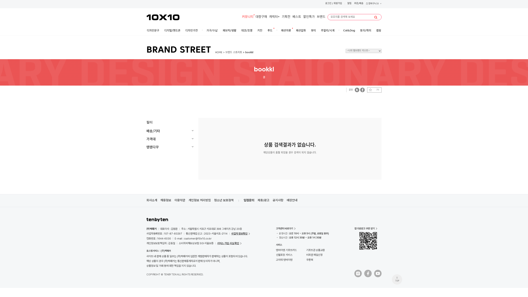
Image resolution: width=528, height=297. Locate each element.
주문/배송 (358, 3)
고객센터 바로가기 (284, 228)
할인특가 (309, 17)
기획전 (286, 17)
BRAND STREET (178, 50)
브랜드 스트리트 (233, 52)
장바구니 (373, 4)
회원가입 (338, 3)
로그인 (328, 3)
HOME (218, 52)
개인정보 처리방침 (200, 200)
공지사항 (278, 200)
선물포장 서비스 (284, 254)
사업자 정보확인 (239, 233)
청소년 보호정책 (224, 200)
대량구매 (261, 17)
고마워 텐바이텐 (284, 259)
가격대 (151, 138)
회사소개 (151, 200)
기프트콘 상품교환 (315, 250)
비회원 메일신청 (314, 254)
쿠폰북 (309, 259)
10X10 (162, 17)
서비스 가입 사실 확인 (228, 243)
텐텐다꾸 (152, 146)
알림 (349, 3)
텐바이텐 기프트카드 (286, 250)
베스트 (296, 17)
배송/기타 (153, 130)
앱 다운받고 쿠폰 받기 (364, 228)
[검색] (376, 17)
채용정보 (165, 200)
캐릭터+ (274, 17)
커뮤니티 (247, 17)
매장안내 (292, 200)
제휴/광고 (263, 200)
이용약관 (179, 200)
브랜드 (321, 17)
